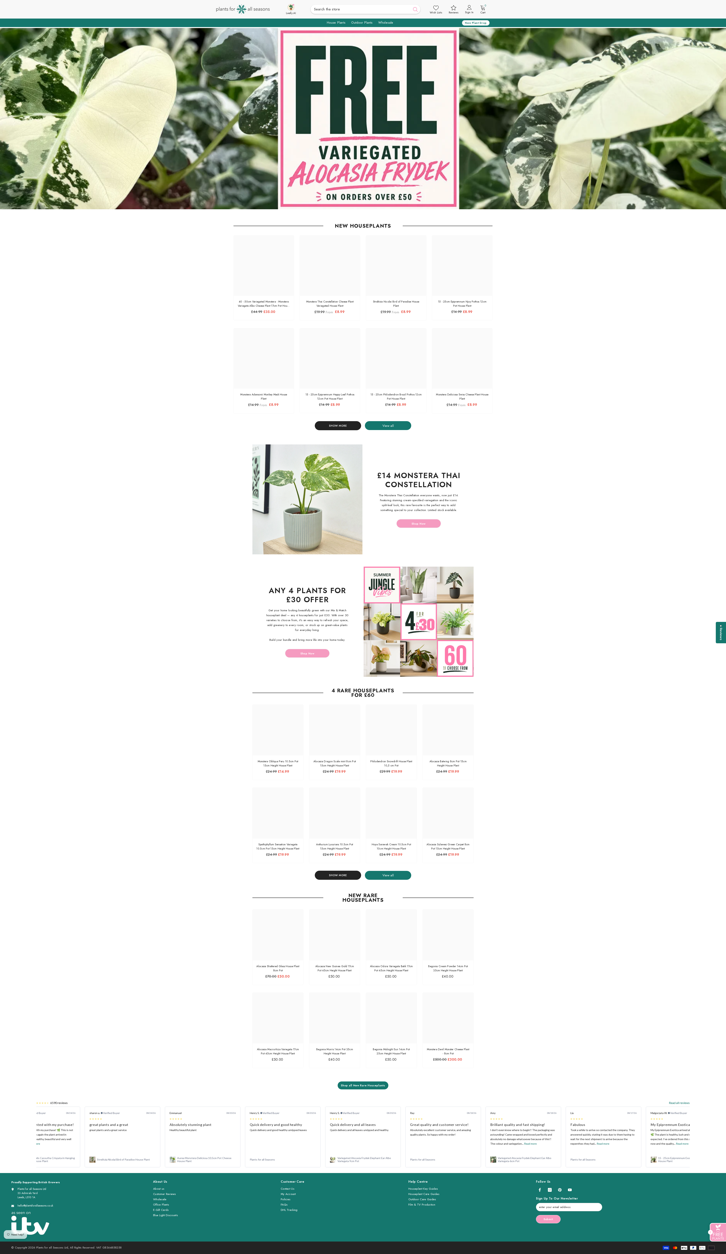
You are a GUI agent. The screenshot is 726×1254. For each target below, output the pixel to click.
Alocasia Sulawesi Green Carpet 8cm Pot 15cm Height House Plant (448, 846)
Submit (548, 1219)
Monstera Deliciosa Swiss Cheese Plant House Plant (462, 397)
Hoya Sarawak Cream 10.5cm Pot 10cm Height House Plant (391, 846)
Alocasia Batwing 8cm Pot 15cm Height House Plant (448, 763)
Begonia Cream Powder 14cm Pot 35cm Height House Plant (448, 968)
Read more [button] (450, 1143)
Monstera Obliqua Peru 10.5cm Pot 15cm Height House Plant (278, 763)
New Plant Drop (476, 23)
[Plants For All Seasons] (307, 499)
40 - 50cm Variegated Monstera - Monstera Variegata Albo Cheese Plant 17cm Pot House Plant (264, 304)
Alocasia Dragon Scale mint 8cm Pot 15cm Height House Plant (334, 763)
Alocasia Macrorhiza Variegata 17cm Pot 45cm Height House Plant (278, 1051)
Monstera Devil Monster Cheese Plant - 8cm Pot (448, 1051)
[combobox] (360, 9)
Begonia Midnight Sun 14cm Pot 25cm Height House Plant (391, 1051)
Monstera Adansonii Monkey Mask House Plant (263, 397)
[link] (42, 1160)
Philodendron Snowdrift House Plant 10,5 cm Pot (391, 763)
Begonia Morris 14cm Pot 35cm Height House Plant (334, 1051)
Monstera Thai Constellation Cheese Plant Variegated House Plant (330, 304)
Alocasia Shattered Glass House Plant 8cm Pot (277, 968)
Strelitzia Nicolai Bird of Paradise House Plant (396, 304)
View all (388, 426)
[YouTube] (570, 1190)
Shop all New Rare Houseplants (363, 1085)
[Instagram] (550, 1190)
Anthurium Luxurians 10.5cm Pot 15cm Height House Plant (334, 846)
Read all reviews (679, 1103)
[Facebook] (540, 1190)
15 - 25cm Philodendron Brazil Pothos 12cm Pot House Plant (396, 397)
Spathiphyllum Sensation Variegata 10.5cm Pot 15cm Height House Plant (277, 846)
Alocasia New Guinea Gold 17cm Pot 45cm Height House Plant (334, 968)
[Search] (365, 9)
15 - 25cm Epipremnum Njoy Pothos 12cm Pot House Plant (462, 304)
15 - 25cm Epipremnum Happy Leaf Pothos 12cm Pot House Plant (330, 397)
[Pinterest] (560, 1190)
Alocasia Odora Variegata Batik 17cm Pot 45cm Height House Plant (391, 968)
